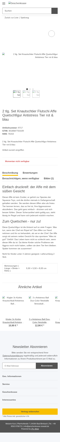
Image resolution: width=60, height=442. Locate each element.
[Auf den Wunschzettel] (51, 33)
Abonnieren (47, 365)
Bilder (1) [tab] (49, 178)
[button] (46, 3)
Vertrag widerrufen (30, 411)
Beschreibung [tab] (10, 173)
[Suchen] (54, 11)
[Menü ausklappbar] (3, 2)
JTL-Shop (35, 429)
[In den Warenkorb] (4, 26)
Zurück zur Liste (11, 18)
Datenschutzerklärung (13, 355)
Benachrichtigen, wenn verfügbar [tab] (20, 178)
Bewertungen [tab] (30, 173)
